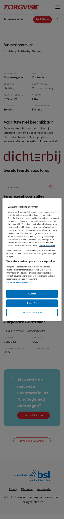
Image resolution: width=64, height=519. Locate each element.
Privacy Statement (47, 246)
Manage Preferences (32, 312)
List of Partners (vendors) (17, 283)
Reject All (32, 303)
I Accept (32, 294)
